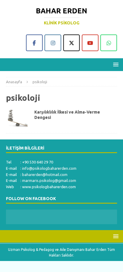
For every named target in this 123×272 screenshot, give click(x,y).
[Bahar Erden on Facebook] (34, 42)
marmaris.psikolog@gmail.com (49, 180)
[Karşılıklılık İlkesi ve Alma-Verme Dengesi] (18, 118)
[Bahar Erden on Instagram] (52, 42)
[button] (115, 64)
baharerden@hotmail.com (44, 174)
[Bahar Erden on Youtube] (90, 42)
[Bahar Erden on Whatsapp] (108, 42)
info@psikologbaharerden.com (49, 168)
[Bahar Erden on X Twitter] (71, 42)
